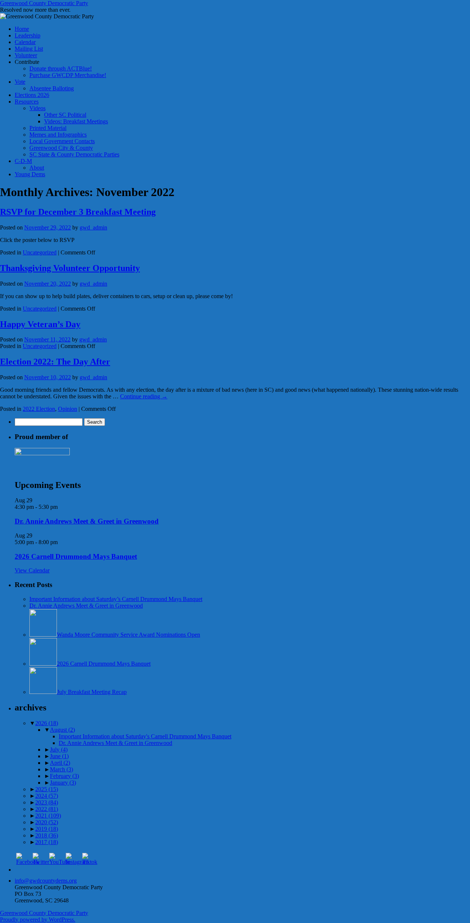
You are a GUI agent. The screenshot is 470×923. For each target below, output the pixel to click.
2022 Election (39, 409)
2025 (46, 789)
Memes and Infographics (58, 134)
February (64, 776)
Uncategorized (40, 252)
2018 (46, 835)
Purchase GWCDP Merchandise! (67, 75)
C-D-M (23, 161)
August (62, 730)
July (59, 749)
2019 (46, 829)
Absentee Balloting (51, 88)
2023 (46, 802)
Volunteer (26, 55)
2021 (48, 815)
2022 (46, 809)
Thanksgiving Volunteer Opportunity (70, 268)
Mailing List (29, 49)
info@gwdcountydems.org (46, 880)
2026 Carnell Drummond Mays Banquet (76, 556)
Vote (20, 82)
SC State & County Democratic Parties (74, 154)
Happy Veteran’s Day (40, 324)
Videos (37, 108)
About (36, 167)
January (63, 782)
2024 (46, 796)
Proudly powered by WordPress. (37, 919)
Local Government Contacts (62, 141)
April (60, 763)
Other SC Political (65, 115)
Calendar (25, 42)
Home (22, 29)
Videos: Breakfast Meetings (76, 121)
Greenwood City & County (61, 148)
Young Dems (30, 174)
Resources (27, 101)
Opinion (67, 409)
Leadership (27, 35)
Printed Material (47, 128)
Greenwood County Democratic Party (44, 3)
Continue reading (143, 396)
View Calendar (32, 570)
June (59, 756)
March (61, 769)
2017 (46, 842)
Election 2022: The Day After (55, 361)
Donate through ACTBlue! (60, 68)
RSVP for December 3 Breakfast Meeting (78, 212)
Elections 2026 (32, 95)
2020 (46, 822)
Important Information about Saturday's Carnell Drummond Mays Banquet (145, 736)
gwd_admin (93, 227)
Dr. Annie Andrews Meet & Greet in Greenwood (87, 521)
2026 (46, 723)
